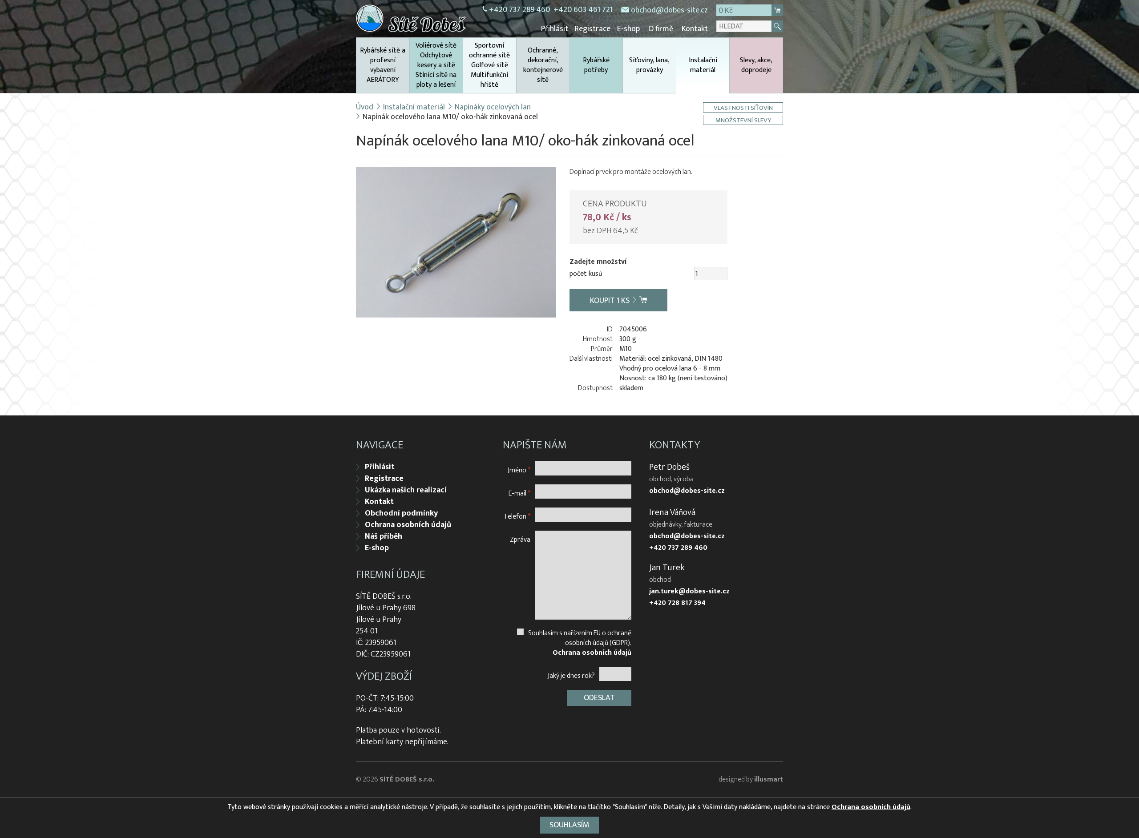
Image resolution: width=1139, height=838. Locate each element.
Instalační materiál (703, 65)
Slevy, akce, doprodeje (756, 65)
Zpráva (520, 539)
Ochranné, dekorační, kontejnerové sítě (543, 65)
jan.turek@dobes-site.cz (689, 591)
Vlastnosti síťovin (743, 107)
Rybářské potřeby (596, 65)
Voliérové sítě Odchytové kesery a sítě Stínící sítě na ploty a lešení (436, 65)
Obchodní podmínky (401, 513)
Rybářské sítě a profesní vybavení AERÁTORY (382, 65)
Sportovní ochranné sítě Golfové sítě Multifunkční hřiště (489, 65)
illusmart (768, 780)
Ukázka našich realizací (406, 490)
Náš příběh (383, 536)
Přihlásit (554, 29)
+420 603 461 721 (583, 10)
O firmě (660, 29)
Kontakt (695, 29)
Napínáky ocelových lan (493, 107)
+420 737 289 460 (519, 10)
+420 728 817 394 (677, 603)
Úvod (364, 107)
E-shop (628, 29)
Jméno (519, 469)
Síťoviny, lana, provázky (649, 65)
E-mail (519, 493)
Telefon (517, 516)
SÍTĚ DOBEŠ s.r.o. (407, 780)
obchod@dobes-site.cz (669, 10)
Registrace (592, 29)
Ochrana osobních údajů (408, 525)
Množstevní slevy (743, 120)
